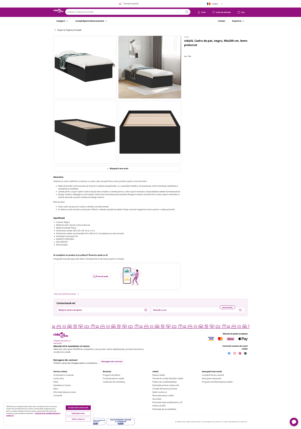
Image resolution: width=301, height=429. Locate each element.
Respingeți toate (78, 413)
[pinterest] (240, 353)
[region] (48, 414)
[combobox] (127, 12)
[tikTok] (245, 353)
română (215, 4)
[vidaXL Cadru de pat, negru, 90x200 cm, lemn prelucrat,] (85, 67)
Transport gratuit (131, 3)
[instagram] (234, 353)
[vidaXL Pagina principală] (58, 10)
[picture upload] (131, 276)
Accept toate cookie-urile (78, 408)
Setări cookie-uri (159, 392)
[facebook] (229, 353)
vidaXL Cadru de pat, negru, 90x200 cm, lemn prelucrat (215, 43)
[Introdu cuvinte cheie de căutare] (187, 12)
